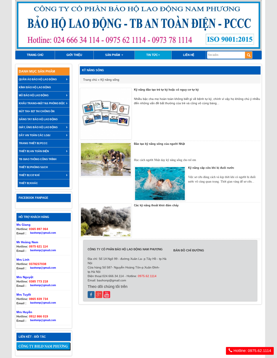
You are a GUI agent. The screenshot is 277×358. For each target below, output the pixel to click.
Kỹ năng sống (109, 79)
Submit (248, 55)
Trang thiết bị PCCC (33, 143)
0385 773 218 (38, 281)
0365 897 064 (38, 229)
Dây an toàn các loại (34, 135)
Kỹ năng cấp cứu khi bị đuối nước (211, 167)
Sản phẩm (113, 55)
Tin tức (152, 55)
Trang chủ (35, 55)
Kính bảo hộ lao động (35, 87)
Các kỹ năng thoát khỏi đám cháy (156, 205)
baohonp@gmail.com (43, 232)
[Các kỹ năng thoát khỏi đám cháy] (106, 220)
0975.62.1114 (146, 276)
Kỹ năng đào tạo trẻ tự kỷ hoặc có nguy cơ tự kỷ (166, 89)
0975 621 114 (38, 246)
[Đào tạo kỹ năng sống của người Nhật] (106, 159)
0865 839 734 (38, 299)
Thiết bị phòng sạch (33, 167)
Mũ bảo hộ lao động (33, 95)
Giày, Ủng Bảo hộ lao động (38, 127)
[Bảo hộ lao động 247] (43, 346)
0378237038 (37, 264)
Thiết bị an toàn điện (34, 151)
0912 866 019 (38, 316)
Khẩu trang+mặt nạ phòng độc (42, 103)
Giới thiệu (74, 55)
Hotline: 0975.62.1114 (251, 351)
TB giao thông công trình (37, 159)
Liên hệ (188, 55)
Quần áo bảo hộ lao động (38, 79)
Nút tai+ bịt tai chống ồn (37, 111)
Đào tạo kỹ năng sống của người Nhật (159, 143)
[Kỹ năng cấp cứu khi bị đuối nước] (160, 183)
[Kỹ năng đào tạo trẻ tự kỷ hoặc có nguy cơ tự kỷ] (106, 114)
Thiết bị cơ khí (29, 175)
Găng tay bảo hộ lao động (38, 119)
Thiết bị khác (28, 183)
